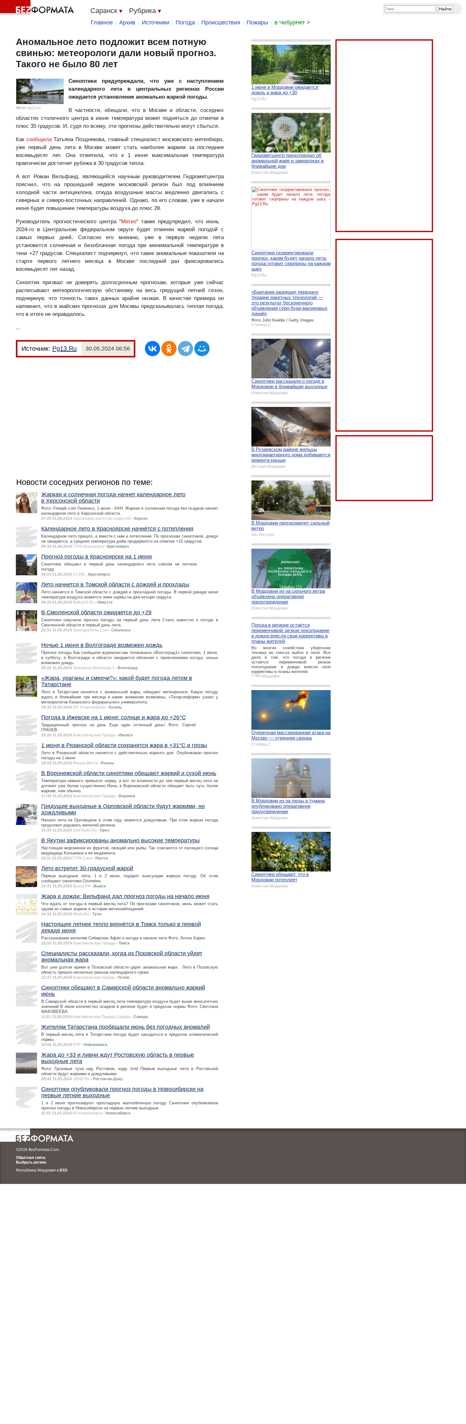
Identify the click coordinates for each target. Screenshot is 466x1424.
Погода (185, 22)
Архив (127, 22)
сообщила (39, 139)
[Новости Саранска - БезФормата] (38, 8)
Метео (128, 222)
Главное (102, 22)
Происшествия (220, 22)
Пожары (257, 22)
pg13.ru (34, 108)
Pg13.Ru (64, 348)
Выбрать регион (31, 1162)
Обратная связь (31, 1157)
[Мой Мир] (202, 348)
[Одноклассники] (169, 348)
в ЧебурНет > (292, 22)
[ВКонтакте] (152, 348)
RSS (64, 1170)
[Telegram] (185, 348)
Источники (155, 22)
